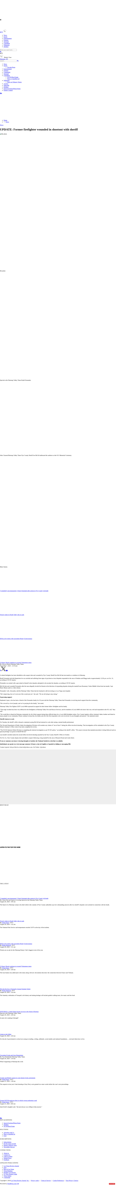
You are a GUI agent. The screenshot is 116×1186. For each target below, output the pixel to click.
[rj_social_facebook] (0, 93)
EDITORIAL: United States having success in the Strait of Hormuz (19, 1011)
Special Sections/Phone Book (12, 88)
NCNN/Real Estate (12, 77)
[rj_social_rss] (1, 93)
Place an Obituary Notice (14, 82)
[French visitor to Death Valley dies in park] (9, 919)
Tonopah (6, 42)
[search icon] (0, 51)
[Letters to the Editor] (9, 1032)
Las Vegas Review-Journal (11, 1166)
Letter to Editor (8, 1156)
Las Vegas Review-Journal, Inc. (20, 1180)
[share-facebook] (0, 670)
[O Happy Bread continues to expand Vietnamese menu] (9, 964)
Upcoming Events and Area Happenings (11, 1055)
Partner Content (8, 90)
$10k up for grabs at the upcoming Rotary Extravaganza (16, 943)
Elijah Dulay (5, 922)
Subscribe (6, 85)
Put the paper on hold (10, 1143)
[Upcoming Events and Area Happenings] (9, 1053)
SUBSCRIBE (112, 1183)
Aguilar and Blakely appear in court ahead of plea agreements (17, 1078)
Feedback (6, 1160)
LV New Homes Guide (10, 1174)
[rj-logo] (18, 28)
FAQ (5, 1136)
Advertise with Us (9, 1132)
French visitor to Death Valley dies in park (12, 921)
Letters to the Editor (5, 1034)
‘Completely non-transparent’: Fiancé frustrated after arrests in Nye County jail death (24, 898)
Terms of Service (46, 1180)
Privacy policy (35, 1180)
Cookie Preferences (58, 1180)
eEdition (6, 46)
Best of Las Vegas (9, 1169)
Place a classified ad (9, 1134)
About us (6, 1153)
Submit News (7, 1158)
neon (5, 1167)
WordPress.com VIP (13, 1183)
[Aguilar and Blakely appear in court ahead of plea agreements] (9, 1076)
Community (7, 72)
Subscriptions (7, 1142)
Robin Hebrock (6, 945)
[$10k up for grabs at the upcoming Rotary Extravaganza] (9, 942)
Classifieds (7, 43)
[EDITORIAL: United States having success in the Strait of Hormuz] (9, 1010)
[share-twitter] (3, 670)
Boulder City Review (10, 1172)
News (5, 35)
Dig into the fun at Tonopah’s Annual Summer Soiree (15, 989)
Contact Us (7, 1155)
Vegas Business (8, 1171)
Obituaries (7, 45)
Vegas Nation (7, 1176)
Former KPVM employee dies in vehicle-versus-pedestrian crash (18, 1100)
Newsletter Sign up (9, 1147)
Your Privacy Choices (72, 1180)
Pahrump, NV (4, 59)
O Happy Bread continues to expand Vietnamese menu (15, 966)
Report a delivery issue (10, 1145)
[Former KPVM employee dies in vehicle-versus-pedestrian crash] (9, 1099)
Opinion (6, 40)
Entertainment (8, 38)
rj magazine (7, 1177)
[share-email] (7, 670)
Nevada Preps (11, 67)
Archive (6, 84)
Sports (5, 37)
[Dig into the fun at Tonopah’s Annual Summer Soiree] (9, 987)
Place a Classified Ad (13, 79)
